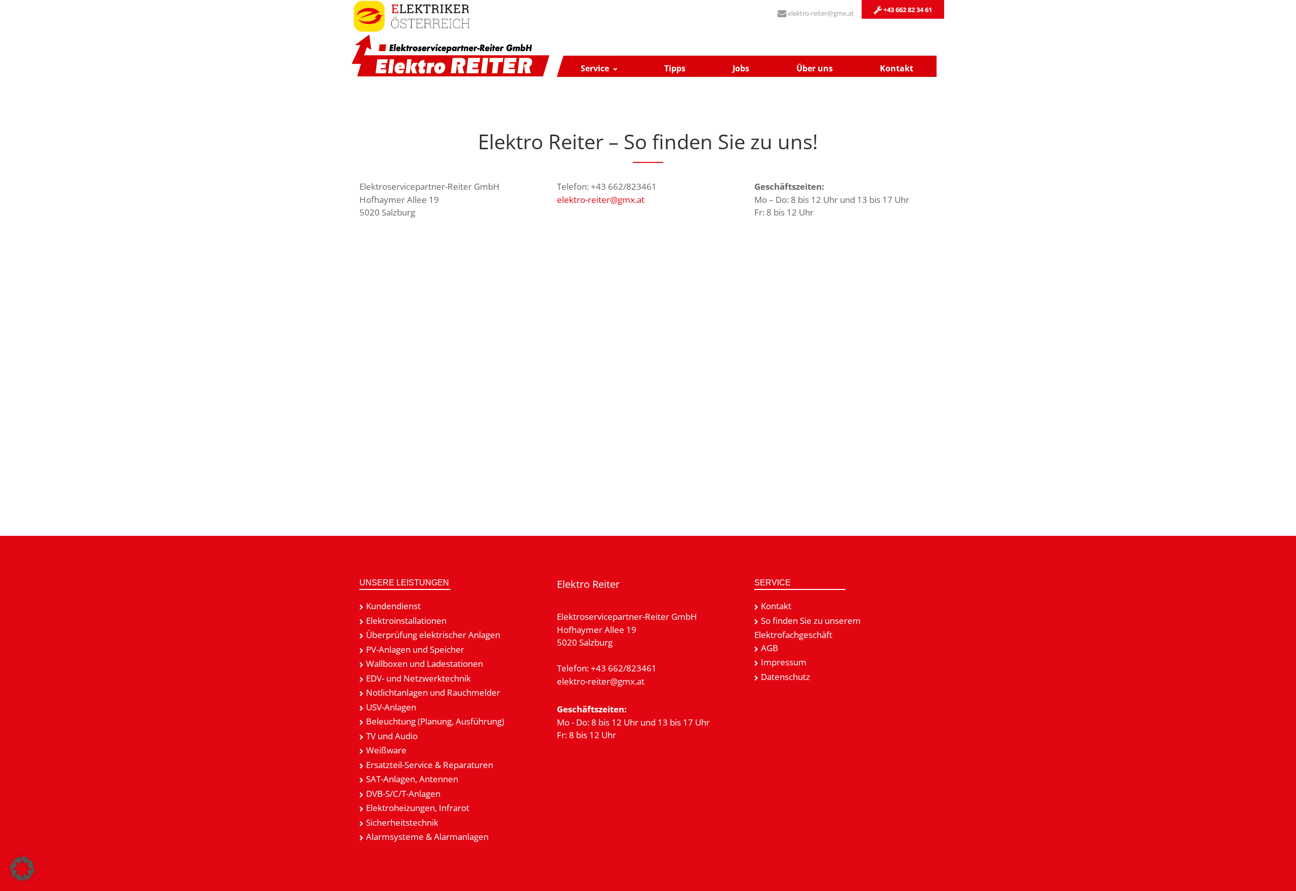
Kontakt (896, 68)
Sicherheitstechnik (402, 822)
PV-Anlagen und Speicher (415, 649)
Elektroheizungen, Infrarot (417, 808)
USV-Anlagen (391, 707)
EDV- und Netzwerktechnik (418, 678)
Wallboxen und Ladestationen (424, 663)
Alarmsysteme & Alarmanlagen (427, 836)
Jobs (741, 68)
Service (595, 68)
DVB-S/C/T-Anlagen (403, 793)
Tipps (674, 68)
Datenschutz (785, 677)
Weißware (386, 750)
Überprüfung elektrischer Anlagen (433, 635)
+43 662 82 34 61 (907, 9)
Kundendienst (393, 606)
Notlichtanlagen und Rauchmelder (433, 692)
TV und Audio (392, 736)
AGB (769, 648)
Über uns (814, 68)
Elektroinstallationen (406, 620)
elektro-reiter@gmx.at (820, 13)
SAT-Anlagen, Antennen (412, 779)
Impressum (783, 662)
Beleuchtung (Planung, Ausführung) (435, 721)
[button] (22, 868)
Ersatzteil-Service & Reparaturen (429, 765)
